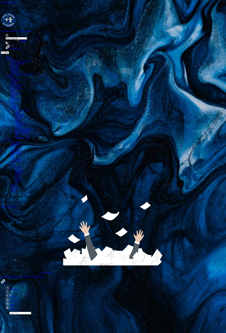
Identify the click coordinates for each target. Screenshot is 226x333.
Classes (13, 165)
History (18, 121)
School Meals (15, 159)
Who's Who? (15, 65)
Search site (5, 313)
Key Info (9, 76)
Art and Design (20, 125)
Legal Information (45, 272)
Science (18, 118)
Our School (10, 59)
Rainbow (18, 174)
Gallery (13, 191)
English (18, 127)
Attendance (14, 78)
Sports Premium (16, 89)
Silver (17, 178)
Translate (23, 40)
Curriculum (10, 101)
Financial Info (15, 84)
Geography (19, 123)
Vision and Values (17, 63)
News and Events (16, 148)
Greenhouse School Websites (33, 276)
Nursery (18, 167)
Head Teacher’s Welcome (19, 61)
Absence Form (15, 161)
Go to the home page (8, 206)
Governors (14, 72)
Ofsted (12, 82)
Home (8, 57)
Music (17, 112)
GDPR (13, 95)
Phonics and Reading (23, 138)
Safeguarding (15, 93)
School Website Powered (10, 276)
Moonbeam (19, 172)
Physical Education (22, 110)
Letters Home (15, 155)
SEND (12, 97)
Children (9, 163)
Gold (17, 182)
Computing (19, 116)
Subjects (13, 108)
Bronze (17, 176)
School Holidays (16, 144)
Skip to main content (8, 2)
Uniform (13, 146)
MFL (17, 135)
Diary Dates (14, 142)
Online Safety (15, 150)
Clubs (12, 184)
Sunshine (18, 169)
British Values (15, 99)
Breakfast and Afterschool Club (22, 74)
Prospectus (14, 70)
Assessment (14, 106)
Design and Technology (24, 129)
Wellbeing (14, 189)
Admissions (14, 80)
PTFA (12, 157)
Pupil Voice (14, 186)
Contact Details (16, 152)
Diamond (18, 180)
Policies (13, 91)
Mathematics (19, 114)
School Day (14, 67)
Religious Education (22, 131)
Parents (8, 140)
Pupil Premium (15, 87)
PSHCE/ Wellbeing (22, 133)
